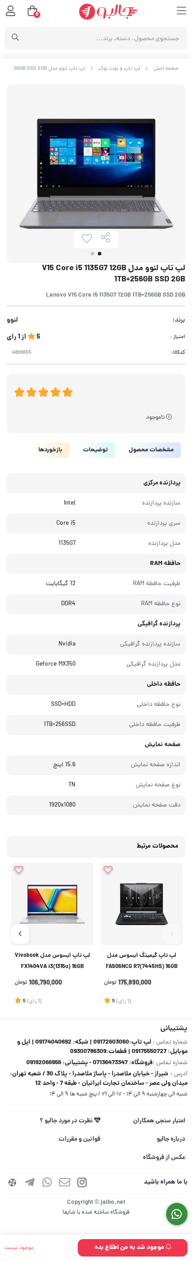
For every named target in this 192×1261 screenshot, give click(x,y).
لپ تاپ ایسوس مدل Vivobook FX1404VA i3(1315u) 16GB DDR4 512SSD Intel (52, 962)
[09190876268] (177, 1214)
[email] (64, 1184)
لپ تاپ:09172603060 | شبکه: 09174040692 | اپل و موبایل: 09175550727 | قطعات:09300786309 (102, 1047)
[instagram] (82, 1184)
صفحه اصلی (166, 68)
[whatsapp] (47, 1184)
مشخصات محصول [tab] (151, 450)
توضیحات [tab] (95, 450)
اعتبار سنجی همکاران (159, 1121)
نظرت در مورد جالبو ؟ (67, 1121)
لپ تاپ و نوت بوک (119, 68)
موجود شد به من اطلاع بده (130, 1248)
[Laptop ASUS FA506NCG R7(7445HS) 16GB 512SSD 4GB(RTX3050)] (141, 904)
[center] (15, 38)
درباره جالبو (171, 1139)
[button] (172, 934)
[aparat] (12, 1184)
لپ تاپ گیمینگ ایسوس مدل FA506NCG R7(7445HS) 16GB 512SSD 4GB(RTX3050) (142, 962)
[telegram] (30, 1184)
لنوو (12, 320)
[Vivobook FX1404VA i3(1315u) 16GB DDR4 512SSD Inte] (52, 904)
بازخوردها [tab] (50, 450)
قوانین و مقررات (79, 1139)
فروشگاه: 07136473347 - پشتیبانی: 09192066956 (89, 1063)
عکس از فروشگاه (164, 1158)
